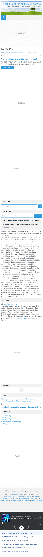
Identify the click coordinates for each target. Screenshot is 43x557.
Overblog (33, 491)
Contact (35, 496)
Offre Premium (4, 500)
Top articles (28, 496)
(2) (4, 424)
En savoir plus (7, 67)
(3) (6, 420)
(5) (6, 416)
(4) (5, 418)
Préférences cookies (36, 500)
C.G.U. (16, 498)
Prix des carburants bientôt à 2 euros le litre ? (19, 59)
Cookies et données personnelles (19, 500)
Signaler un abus (7, 498)
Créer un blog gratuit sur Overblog (13, 496)
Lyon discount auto (20, 318)
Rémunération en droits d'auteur (29, 498)
